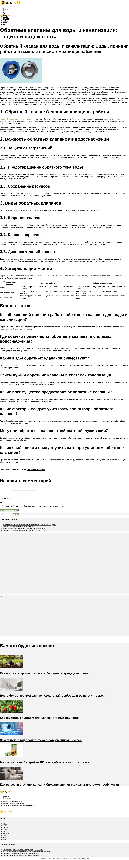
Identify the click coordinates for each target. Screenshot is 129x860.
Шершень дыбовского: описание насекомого (18, 527)
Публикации (7, 798)
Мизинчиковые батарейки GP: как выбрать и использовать (44, 762)
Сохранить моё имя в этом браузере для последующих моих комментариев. (32, 506)
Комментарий (5, 498)
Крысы (5, 9)
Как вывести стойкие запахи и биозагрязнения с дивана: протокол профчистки (59, 784)
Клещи (5, 835)
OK (88, 858)
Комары (5, 831)
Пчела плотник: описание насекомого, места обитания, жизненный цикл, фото (29, 525)
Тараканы (6, 828)
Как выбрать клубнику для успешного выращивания (40, 718)
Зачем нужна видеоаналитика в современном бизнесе (41, 740)
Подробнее (83, 858)
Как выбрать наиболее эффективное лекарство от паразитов (24, 531)
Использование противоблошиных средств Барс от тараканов (24, 529)
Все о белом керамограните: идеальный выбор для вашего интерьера (53, 695)
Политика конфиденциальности (13, 801)
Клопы (5, 11)
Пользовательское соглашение (13, 803)
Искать (15, 514)
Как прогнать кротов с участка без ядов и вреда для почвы (44, 673)
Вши (4, 837)
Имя (1, 502)
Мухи (4, 25)
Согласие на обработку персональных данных (18, 805)
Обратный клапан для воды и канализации (17, 119)
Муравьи (6, 19)
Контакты (6, 796)
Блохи (5, 829)
